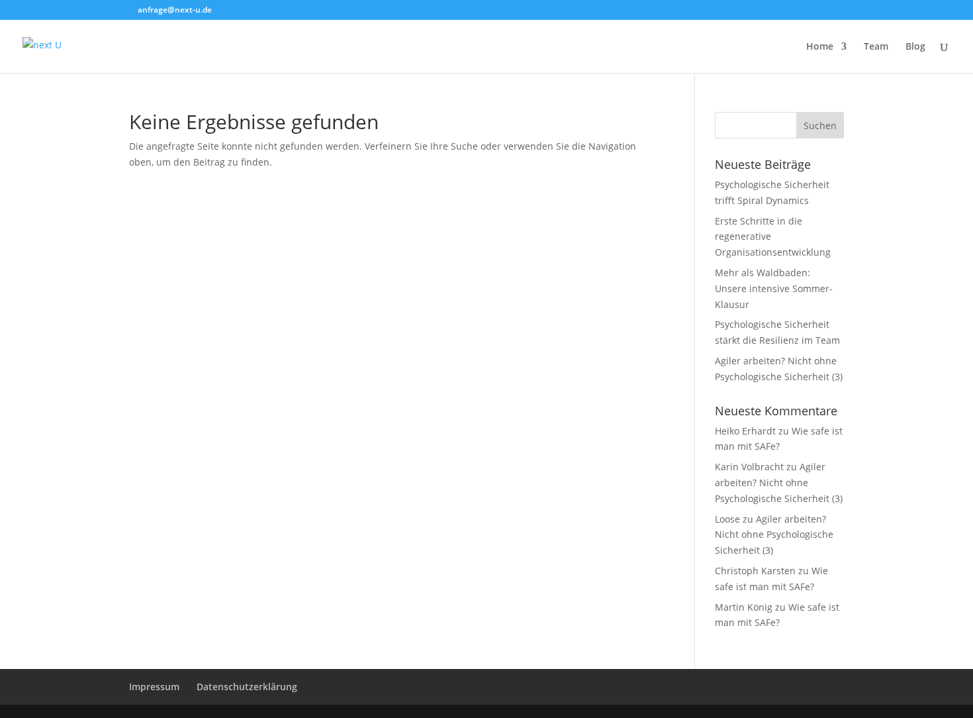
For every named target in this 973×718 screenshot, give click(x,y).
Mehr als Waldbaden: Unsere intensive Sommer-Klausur (774, 288)
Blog (915, 47)
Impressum (154, 686)
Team (876, 47)
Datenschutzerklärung (247, 686)
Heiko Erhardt (745, 431)
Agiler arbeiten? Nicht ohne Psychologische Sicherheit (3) (779, 482)
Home (819, 47)
